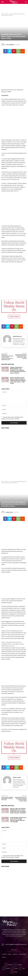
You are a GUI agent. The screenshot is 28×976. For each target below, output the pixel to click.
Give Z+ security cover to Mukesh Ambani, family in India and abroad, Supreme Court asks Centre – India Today (18, 380)
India (10, 14)
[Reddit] (12, 968)
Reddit (16, 968)
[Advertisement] (14, 8)
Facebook (10, 964)
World (6, 14)
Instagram (20, 964)
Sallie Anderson (10, 44)
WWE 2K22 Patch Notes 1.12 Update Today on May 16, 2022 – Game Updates (21, 356)
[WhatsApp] (18, 51)
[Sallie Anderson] (3, 44)
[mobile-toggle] (2, 2)
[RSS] (20, 968)
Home (2, 14)
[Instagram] (15, 964)
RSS (24, 968)
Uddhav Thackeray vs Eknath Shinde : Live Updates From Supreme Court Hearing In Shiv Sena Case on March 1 (17, 370)
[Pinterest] (14, 51)
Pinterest (8, 968)
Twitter (15, 972)
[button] (26, 2)
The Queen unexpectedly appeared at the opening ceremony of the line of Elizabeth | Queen (7, 357)
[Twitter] (10, 51)
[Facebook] (5, 51)
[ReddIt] (22, 51)
